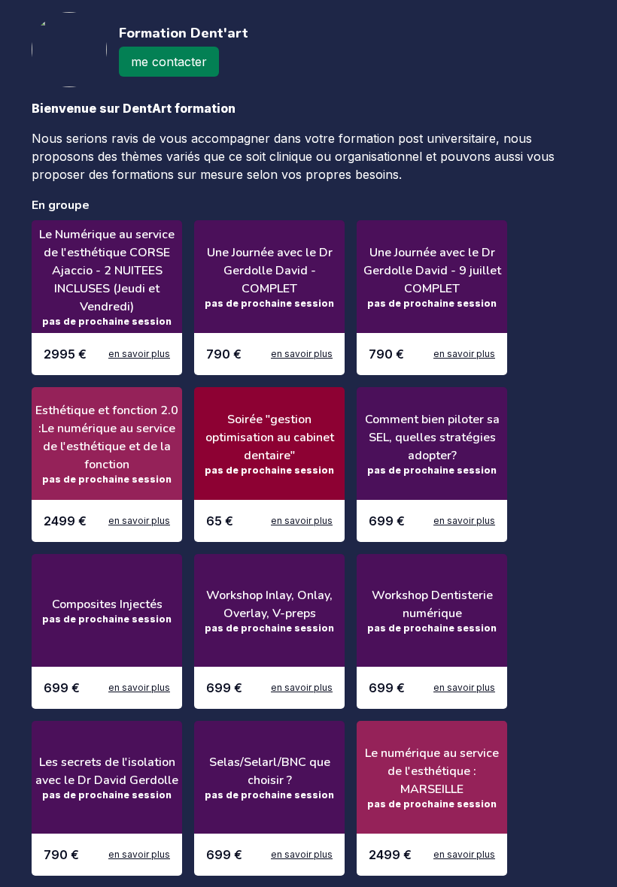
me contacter (169, 61)
